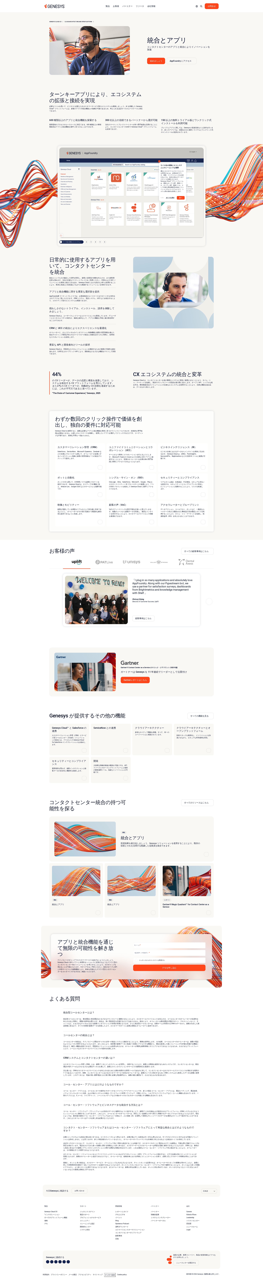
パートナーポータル (158, 1221)
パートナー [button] (127, 6)
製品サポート (85, 1215)
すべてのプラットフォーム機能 (55, 1218)
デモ (46, 1224)
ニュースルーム (192, 1227)
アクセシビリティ (84, 1275)
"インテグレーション (51, 1215)
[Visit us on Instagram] (51, 1261)
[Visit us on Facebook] (60, 1261)
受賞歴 (188, 1224)
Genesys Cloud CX (55, 21)
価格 (46, 1221)
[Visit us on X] (56, 1261)
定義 (117, 1239)
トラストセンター (192, 1221)
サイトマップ (98, 1275)
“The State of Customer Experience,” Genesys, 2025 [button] (76, 393)
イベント (118, 1218)
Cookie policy (122, 1275)
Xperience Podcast (122, 1224)
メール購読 (73, 1275)
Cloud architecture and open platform (78, 21)
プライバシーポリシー (59, 1275)
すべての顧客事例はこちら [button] (196, 551)
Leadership (190, 1218)
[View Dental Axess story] (186, 564)
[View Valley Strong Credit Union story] (159, 563)
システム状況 (85, 1230)
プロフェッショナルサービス (90, 1218)
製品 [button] (108, 6)
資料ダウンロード (121, 1227)
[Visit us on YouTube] (64, 1261)
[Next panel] (209, 601)
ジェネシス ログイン (87, 1212)
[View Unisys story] (131, 563)
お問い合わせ (79, 1191)
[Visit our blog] (68, 1261)
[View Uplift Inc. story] (76, 564)
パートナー (155, 1212)
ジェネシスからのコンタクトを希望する (152, 960)
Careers (189, 1212)
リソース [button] (140, 6)
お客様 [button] (116, 6)
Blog (117, 1221)
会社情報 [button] (151, 6)
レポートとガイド (121, 1212)
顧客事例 (118, 1236)
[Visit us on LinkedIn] (47, 1261)
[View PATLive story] (104, 564)
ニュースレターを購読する (186, 1263)
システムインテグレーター (160, 1218)
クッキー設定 (110, 1275)
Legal (188, 1230)
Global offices (191, 1215)
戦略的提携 (155, 1215)
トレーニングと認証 (87, 1224)
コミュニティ (85, 1221)
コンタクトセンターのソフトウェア (128, 1233)
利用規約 (46, 1275)
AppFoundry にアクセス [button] (180, 61)
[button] (196, 6)
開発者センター (85, 1227)
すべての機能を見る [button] (199, 716)
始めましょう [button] (156, 61)
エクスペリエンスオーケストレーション (130, 1230)
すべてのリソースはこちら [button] (196, 802)
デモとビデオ (120, 1215)
